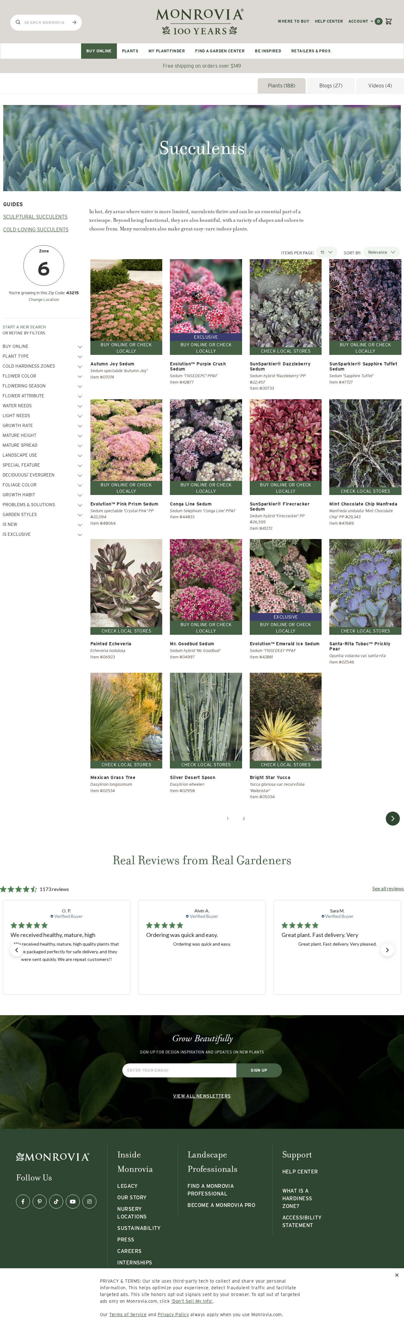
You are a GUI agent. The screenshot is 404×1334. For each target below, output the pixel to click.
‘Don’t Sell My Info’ (192, 1301)
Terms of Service (128, 1314)
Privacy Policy (173, 1314)
